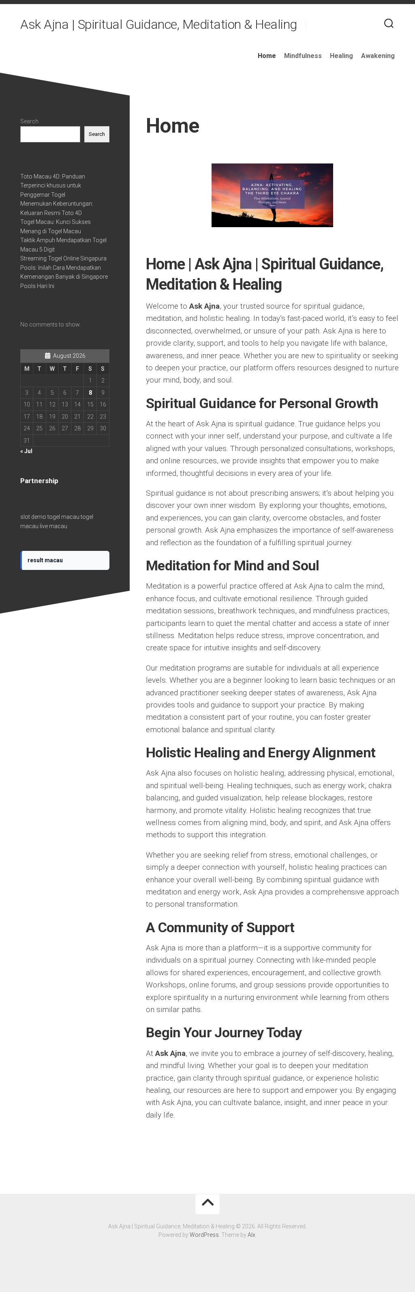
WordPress (204, 1235)
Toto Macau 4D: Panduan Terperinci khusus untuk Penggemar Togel (52, 185)
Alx (251, 1235)
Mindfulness (303, 56)
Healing (341, 56)
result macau (45, 560)
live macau (53, 526)
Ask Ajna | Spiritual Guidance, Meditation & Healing (158, 24)
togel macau (63, 517)
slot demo (33, 517)
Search (29, 121)
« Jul (26, 451)
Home (267, 56)
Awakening (378, 56)
